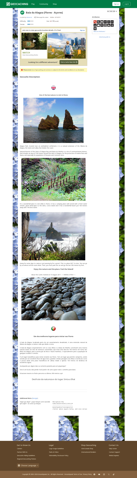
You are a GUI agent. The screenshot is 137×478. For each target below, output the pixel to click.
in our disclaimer (79, 70)
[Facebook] (94, 474)
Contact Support (114, 452)
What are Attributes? (99, 31)
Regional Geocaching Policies (26, 459)
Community (43, 4)
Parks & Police (53, 452)
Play (33, 4)
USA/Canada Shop (87, 448)
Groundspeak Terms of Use (73, 474)
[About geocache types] (22, 12)
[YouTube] (99, 474)
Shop (55, 4)
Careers (19, 448)
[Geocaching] (17, 4)
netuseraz (29, 17)
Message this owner (43, 17)
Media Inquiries (114, 455)
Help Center (113, 448)
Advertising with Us (104, 37)
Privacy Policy (87, 474)
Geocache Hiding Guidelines (26, 455)
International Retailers (88, 452)
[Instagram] (104, 474)
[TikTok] (113, 474)
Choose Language (28, 465)
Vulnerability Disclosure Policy (58, 455)
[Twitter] (109, 474)
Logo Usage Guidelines (56, 448)
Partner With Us (22, 452)
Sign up (116, 4)
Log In (127, 4)
